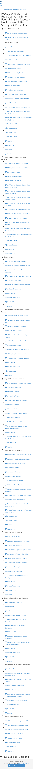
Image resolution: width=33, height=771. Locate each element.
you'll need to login (23, 763)
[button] (1, 2)
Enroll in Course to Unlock (16, 766)
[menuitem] (1, 4)
